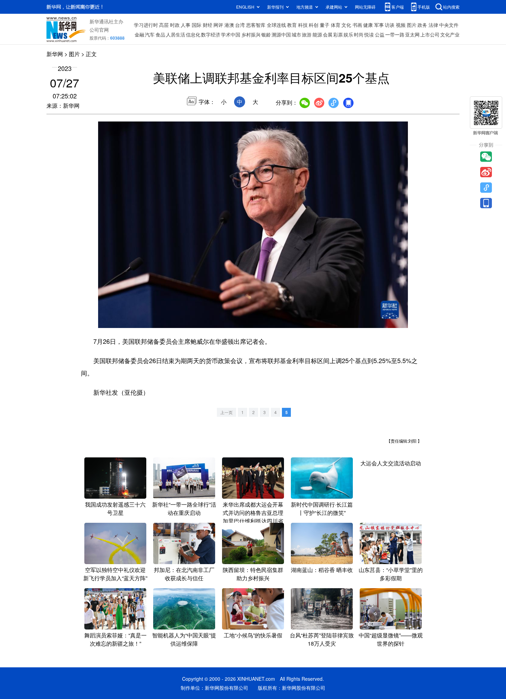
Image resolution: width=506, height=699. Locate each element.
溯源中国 (281, 34)
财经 (207, 24)
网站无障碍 (365, 7)
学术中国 (230, 34)
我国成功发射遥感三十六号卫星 (115, 508)
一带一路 (394, 34)
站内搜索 (451, 7)
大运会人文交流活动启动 (390, 463)
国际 (196, 24)
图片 (412, 24)
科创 (313, 24)
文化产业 (450, 34)
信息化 (193, 34)
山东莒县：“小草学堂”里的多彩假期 (391, 574)
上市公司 (430, 34)
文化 (346, 24)
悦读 (369, 34)
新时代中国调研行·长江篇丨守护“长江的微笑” (322, 508)
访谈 (389, 24)
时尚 (358, 34)
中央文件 (448, 24)
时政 (175, 24)
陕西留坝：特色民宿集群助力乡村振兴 (253, 574)
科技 (303, 24)
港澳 (229, 24)
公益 (379, 34)
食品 (160, 34)
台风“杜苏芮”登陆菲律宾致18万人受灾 (322, 639)
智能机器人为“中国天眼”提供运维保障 (184, 639)
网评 (218, 24)
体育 (335, 24)
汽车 (150, 34)
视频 (400, 24)
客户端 (397, 7)
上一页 (226, 412)
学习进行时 (146, 24)
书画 (357, 24)
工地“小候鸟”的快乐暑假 (253, 635)
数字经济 (210, 34)
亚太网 (412, 34)
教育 (292, 24)
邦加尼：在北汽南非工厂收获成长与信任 (184, 574)
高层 (164, 24)
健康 (368, 24)
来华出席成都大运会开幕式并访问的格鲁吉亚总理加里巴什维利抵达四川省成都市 (253, 516)
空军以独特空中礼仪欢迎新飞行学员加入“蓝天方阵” (115, 574)
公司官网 (99, 29)
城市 (296, 34)
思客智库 (255, 24)
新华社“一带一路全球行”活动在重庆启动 (184, 508)
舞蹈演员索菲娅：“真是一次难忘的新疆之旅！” (115, 639)
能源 (317, 34)
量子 (324, 24)
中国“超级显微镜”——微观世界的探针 (391, 639)
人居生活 (175, 34)
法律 (433, 24)
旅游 (307, 34)
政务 (422, 24)
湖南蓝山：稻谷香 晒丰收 (322, 570)
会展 (328, 34)
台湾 (240, 24)
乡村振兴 (251, 34)
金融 (139, 34)
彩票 (338, 34)
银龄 (266, 34)
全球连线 (276, 24)
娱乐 (348, 34)
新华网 (54, 54)
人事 (185, 24)
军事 (379, 24)
